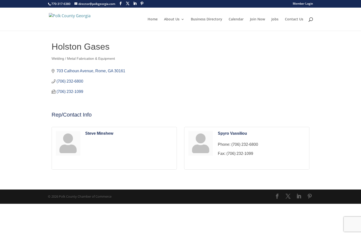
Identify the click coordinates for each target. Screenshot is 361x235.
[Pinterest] (142, 3)
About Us (172, 19)
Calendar (236, 19)
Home (153, 19)
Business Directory (206, 19)
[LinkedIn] (135, 3)
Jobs (274, 19)
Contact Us (294, 19)
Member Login (303, 4)
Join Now (257, 19)
